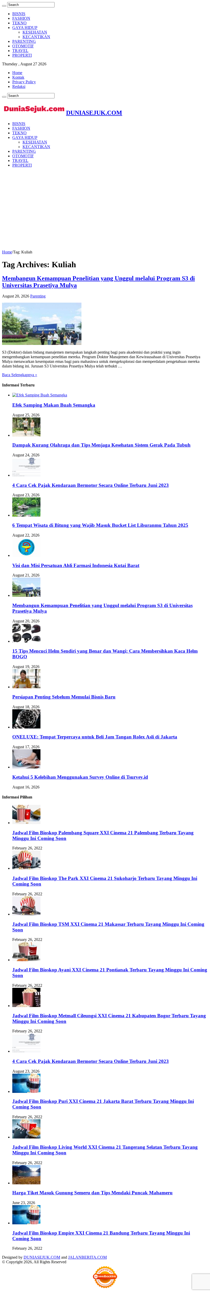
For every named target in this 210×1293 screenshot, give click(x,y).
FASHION (21, 18)
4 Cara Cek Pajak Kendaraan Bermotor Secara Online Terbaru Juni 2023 (90, 485)
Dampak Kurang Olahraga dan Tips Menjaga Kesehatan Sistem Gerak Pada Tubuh (101, 445)
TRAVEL (20, 50)
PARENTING (24, 41)
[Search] (4, 6)
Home (17, 72)
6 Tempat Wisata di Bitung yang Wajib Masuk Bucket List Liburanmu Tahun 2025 (100, 525)
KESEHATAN (35, 32)
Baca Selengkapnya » (19, 375)
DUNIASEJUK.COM (42, 1257)
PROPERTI (22, 55)
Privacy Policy (24, 82)
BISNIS (18, 14)
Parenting (38, 296)
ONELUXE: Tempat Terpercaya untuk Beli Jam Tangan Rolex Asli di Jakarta (94, 737)
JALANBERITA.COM (87, 1257)
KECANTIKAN (36, 37)
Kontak (18, 77)
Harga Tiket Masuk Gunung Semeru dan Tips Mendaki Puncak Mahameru (92, 1192)
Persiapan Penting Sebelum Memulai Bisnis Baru (64, 697)
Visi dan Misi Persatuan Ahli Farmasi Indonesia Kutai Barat (75, 565)
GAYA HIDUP (24, 27)
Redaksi (18, 86)
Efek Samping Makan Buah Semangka (53, 405)
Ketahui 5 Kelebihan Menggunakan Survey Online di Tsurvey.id (80, 777)
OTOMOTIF (23, 46)
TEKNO (19, 23)
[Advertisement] (105, 207)
